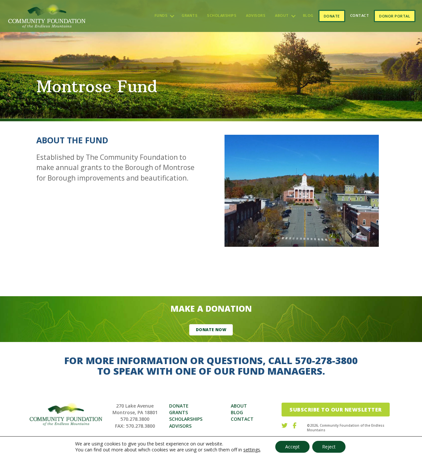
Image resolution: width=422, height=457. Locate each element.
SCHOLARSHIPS (185, 419)
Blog (308, 15)
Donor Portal (394, 16)
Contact (359, 15)
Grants (189, 15)
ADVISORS (180, 426)
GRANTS (178, 412)
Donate (332, 16)
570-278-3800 (326, 360)
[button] (172, 16)
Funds (161, 15)
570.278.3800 (134, 419)
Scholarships (221, 15)
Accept (292, 446)
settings (251, 450)
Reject (329, 446)
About (282, 15)
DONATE (179, 406)
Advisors (255, 15)
